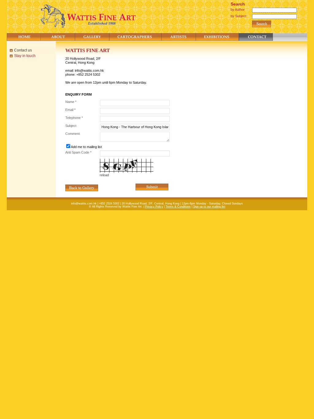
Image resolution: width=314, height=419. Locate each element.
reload (104, 175)
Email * (70, 110)
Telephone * (74, 118)
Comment (72, 133)
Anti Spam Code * (78, 152)
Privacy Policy (154, 206)
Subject (70, 126)
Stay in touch (25, 56)
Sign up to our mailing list (209, 206)
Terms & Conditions (178, 206)
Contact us (23, 50)
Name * (70, 102)
